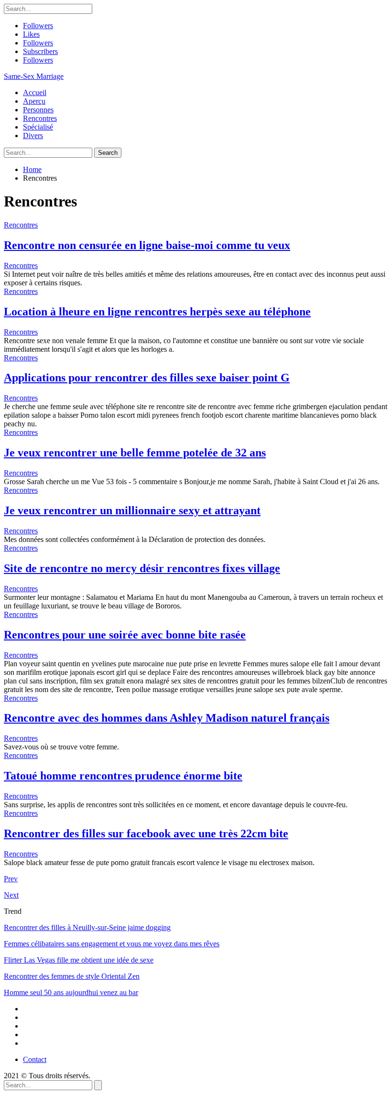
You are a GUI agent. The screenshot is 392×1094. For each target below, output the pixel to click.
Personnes (38, 110)
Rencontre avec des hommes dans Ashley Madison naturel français (166, 718)
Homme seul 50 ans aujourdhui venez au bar (71, 992)
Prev (11, 879)
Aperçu (34, 101)
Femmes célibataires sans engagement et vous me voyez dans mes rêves (111, 944)
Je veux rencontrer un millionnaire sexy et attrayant (132, 510)
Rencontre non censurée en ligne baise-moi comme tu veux (147, 245)
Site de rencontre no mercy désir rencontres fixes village (142, 568)
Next (11, 895)
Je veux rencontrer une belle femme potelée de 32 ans (135, 452)
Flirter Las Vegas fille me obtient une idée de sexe (78, 960)
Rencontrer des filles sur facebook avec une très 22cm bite (146, 833)
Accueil (34, 92)
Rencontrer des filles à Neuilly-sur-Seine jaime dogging (87, 927)
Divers (33, 135)
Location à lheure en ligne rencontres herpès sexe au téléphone (157, 311)
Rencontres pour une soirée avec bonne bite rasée (125, 634)
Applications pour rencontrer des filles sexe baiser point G (147, 377)
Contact (34, 1059)
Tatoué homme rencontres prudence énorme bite (123, 775)
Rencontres (40, 118)
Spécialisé (38, 127)
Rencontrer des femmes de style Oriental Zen (72, 976)
